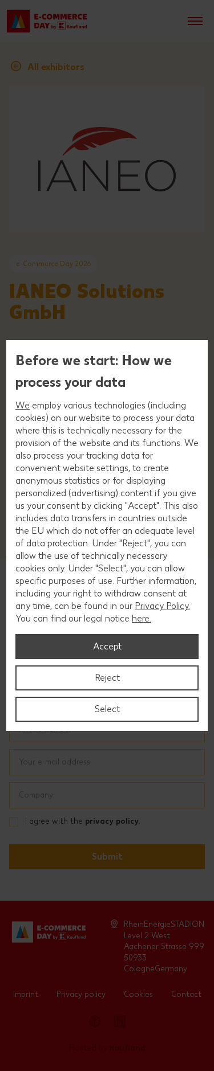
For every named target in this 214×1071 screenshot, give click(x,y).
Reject (107, 677)
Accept (107, 646)
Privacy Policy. (162, 605)
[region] (107, 535)
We (22, 405)
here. (141, 618)
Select (107, 709)
